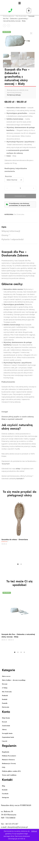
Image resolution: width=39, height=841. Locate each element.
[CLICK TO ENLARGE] (31, 33)
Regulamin (5, 752)
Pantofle (4, 703)
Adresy (4, 729)
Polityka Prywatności (9, 756)
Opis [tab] (4, 227)
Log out (4, 741)
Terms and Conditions (9, 775)
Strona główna (8, 16)
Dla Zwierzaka (21, 16)
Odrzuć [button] (34, 831)
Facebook (5, 793)
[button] (19, 3)
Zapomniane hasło (8, 737)
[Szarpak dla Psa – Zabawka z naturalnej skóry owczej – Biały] (8, 25)
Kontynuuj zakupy (14, 95)
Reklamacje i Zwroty (9, 763)
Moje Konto (6, 718)
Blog (3, 786)
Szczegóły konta (7, 733)
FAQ (3, 767)
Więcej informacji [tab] (11, 231)
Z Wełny (5, 688)
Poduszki (5, 695)
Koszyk (4, 722)
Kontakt (4, 790)
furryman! (6, 464)
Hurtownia (5, 707)
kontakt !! (20, 479)
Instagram (5, 797)
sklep (18, 469)
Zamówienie (6, 725)
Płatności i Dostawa (8, 759)
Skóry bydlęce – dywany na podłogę (13, 680)
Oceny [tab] (6, 235)
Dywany (4, 684)
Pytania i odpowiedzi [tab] (13, 239)
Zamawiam (20, 196)
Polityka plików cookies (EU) (11, 771)
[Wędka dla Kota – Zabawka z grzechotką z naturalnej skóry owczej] (4, 25)
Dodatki (4, 699)
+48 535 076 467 (11, 824)
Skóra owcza (6, 676)
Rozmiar (8, 176)
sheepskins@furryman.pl (17, 827)
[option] (19, 523)
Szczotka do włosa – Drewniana (15, 539)
